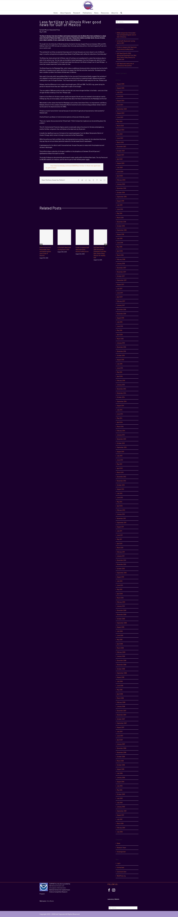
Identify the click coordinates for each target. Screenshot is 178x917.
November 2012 (121, 481)
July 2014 (119, 410)
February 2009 (121, 652)
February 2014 (121, 430)
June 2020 (120, 171)
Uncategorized (121, 852)
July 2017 (119, 288)
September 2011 (121, 522)
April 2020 (120, 176)
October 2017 (121, 276)
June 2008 (120, 685)
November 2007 (121, 715)
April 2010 (120, 593)
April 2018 (120, 251)
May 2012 (119, 502)
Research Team (121, 847)
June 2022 (120, 138)
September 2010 (121, 573)
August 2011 (120, 527)
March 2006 (120, 761)
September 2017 (121, 280)
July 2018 (119, 238)
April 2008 (120, 694)
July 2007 (119, 731)
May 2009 (119, 639)
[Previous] (41, 245)
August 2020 (120, 163)
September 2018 (121, 230)
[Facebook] (109, 890)
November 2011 (121, 518)
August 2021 (120, 155)
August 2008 (120, 677)
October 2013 (121, 443)
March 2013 (120, 472)
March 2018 (120, 255)
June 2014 (120, 414)
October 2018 (121, 226)
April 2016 (120, 334)
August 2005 (120, 769)
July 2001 (119, 819)
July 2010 (119, 581)
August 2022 (120, 130)
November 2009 (121, 614)
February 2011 (121, 552)
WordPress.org (121, 876)
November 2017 (121, 272)
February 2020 (121, 180)
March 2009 (120, 648)
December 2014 (121, 389)
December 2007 (121, 710)
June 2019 (120, 209)
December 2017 (121, 268)
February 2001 (121, 827)
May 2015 (119, 372)
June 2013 (120, 460)
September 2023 (122, 109)
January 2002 (121, 807)
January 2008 (121, 706)
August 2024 (120, 100)
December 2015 (121, 347)
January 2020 (121, 184)
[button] (121, 13)
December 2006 (121, 748)
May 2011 (119, 539)
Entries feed (120, 867)
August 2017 (120, 284)
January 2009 (121, 656)
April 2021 (120, 159)
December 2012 (121, 476)
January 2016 (121, 343)
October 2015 (121, 355)
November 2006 (121, 752)
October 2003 (121, 794)
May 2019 (119, 213)
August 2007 (120, 727)
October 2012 (121, 485)
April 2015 (120, 376)
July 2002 (120, 802)
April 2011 (119, 543)
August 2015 (120, 359)
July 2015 (119, 364)
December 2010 (121, 560)
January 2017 (121, 305)
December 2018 (121, 222)
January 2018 (121, 263)
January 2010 (121, 606)
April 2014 (120, 422)
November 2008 (121, 664)
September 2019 (121, 196)
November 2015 (121, 351)
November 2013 (121, 439)
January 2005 (121, 777)
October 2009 (121, 619)
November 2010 (121, 564)
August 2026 (120, 84)
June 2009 (120, 635)
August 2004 (120, 781)
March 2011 (120, 547)
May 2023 (119, 121)
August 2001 (120, 815)
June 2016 (120, 326)
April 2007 (120, 740)
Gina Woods (50, 901)
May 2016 (119, 330)
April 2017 (119, 297)
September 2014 (121, 401)
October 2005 (121, 765)
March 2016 (120, 339)
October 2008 (121, 669)
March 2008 (120, 698)
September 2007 (122, 723)
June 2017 (120, 293)
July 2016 (119, 322)
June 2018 (120, 242)
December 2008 (121, 660)
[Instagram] (113, 890)
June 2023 (120, 117)
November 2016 (121, 313)
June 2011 (120, 535)
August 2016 (120, 318)
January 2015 (121, 385)
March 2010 (120, 598)
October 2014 (121, 397)
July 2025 (120, 92)
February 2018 (121, 259)
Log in (118, 863)
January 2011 (121, 556)
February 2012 (121, 510)
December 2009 (121, 610)
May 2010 (119, 589)
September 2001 (121, 811)
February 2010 (121, 602)
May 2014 (119, 418)
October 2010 (121, 568)
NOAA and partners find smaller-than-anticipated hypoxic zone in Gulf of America (45, 251)
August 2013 (120, 451)
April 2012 (120, 506)
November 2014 (121, 393)
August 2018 (120, 234)
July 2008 (120, 681)
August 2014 (120, 405)
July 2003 (120, 798)
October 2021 (121, 151)
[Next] (105, 245)
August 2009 (120, 627)
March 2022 (120, 142)
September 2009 (122, 623)
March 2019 (120, 217)
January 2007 (121, 744)
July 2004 (120, 786)
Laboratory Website (113, 899)
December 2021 (121, 146)
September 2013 (121, 447)
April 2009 (120, 644)
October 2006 (121, 756)
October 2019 (121, 192)
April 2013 (120, 468)
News (118, 843)
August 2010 (120, 577)
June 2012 (120, 497)
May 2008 (119, 690)
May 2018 (119, 247)
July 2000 (120, 832)
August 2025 (120, 88)
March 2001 (120, 823)
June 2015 (120, 368)
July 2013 (119, 456)
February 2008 (121, 702)
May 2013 (119, 464)
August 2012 (120, 489)
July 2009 (120, 631)
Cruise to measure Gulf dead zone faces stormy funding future (82, 249)
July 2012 (119, 493)
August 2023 (120, 113)
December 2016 (121, 309)
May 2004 (119, 790)
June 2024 (120, 105)
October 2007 (121, 719)
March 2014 (120, 426)
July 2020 (120, 167)
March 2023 (120, 125)
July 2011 (119, 531)
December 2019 (121, 188)
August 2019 (120, 201)
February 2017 (121, 301)
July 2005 (120, 773)
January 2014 (121, 435)
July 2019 (119, 205)
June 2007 (120, 736)
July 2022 (120, 134)
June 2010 (120, 585)
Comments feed (121, 872)
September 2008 (122, 673)
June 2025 (120, 96)
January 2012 (121, 514)
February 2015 (121, 380)
